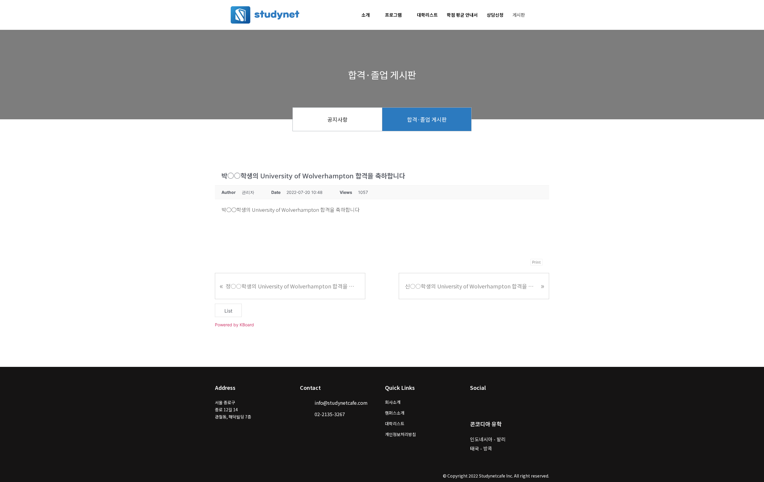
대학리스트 (427, 15)
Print (536, 262)
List (228, 311)
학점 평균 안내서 (462, 15)
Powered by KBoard (234, 324)
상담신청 (495, 15)
